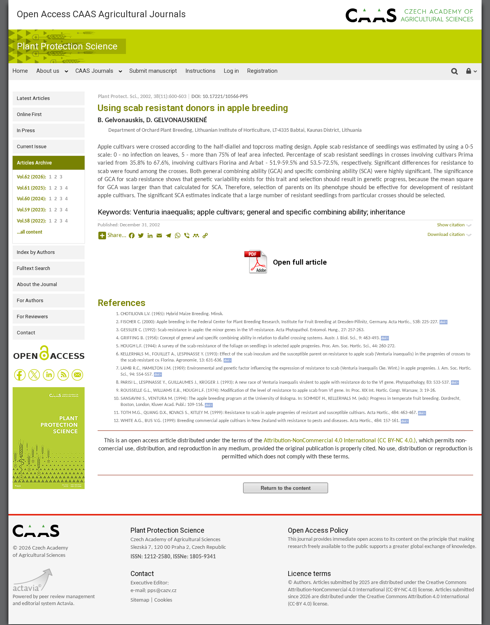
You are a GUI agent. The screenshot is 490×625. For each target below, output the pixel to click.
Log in (231, 70)
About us (47, 70)
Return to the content (285, 488)
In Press (26, 130)
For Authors (30, 300)
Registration (262, 70)
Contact (26, 332)
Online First (29, 114)
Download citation (447, 234)
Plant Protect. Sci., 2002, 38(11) (132, 97)
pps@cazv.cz (161, 591)
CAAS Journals (94, 70)
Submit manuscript (153, 70)
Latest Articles (33, 98)
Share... (117, 235)
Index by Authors (36, 252)
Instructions (200, 70)
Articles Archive (34, 162)
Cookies (163, 600)
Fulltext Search (33, 268)
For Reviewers (32, 316)
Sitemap (140, 600)
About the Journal (37, 284)
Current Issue (31, 146)
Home (20, 70)
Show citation (451, 225)
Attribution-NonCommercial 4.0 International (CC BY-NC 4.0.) (340, 441)
